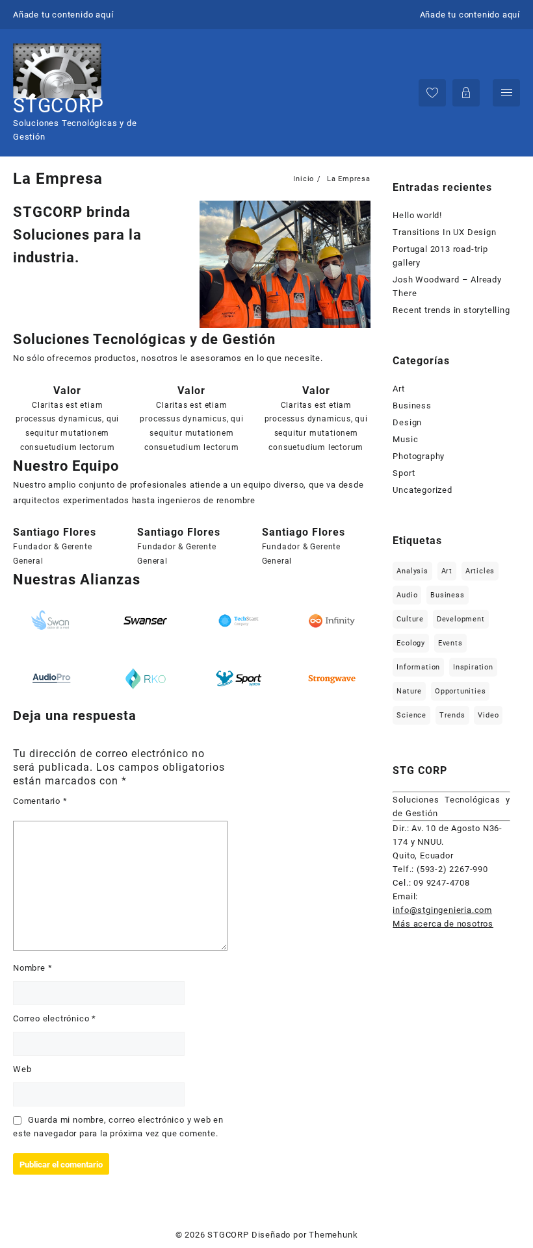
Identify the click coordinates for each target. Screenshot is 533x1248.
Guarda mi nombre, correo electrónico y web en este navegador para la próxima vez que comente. (118, 1126)
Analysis (412, 571)
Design (407, 422)
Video (488, 715)
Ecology (410, 643)
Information (418, 667)
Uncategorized (422, 490)
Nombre (32, 968)
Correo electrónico (54, 1018)
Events (450, 643)
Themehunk (333, 1235)
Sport (404, 473)
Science (411, 715)
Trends (452, 715)
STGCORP (58, 105)
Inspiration (473, 667)
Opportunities (460, 691)
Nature (409, 691)
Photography (419, 456)
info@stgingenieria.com (442, 910)
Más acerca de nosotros (443, 924)
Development (461, 619)
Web (22, 1069)
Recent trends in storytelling (451, 310)
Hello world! (417, 215)
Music (405, 439)
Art (398, 388)
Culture (410, 619)
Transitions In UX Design (444, 232)
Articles (480, 571)
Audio (406, 595)
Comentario (40, 801)
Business (412, 405)
